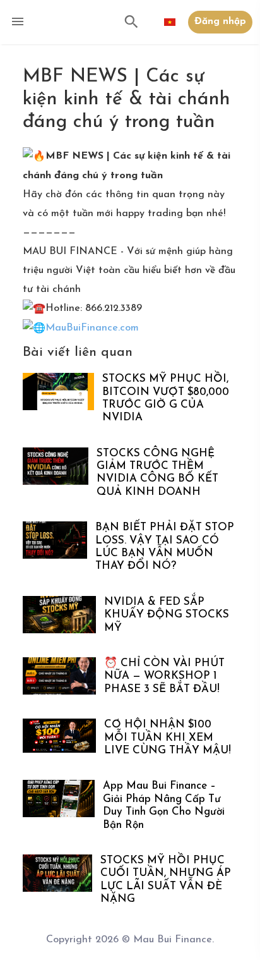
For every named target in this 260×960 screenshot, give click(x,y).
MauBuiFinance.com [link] (92, 328)
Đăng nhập (220, 22)
